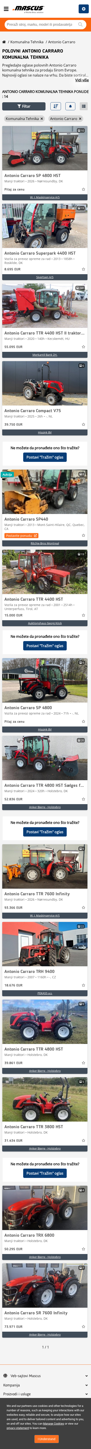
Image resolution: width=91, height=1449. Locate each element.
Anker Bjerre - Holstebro (45, 807)
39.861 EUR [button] (13, 1063)
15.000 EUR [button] (13, 615)
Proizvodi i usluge (17, 1394)
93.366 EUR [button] (13, 908)
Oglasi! (84, 8)
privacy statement (18, 1428)
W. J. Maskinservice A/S (45, 197)
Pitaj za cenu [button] (14, 189)
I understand (46, 1439)
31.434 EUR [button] (13, 1141)
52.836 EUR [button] (13, 799)
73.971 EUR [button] (13, 1327)
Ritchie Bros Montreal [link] (45, 543)
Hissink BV (45, 432)
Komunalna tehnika (27, 41)
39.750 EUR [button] (13, 425)
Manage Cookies (53, 1423)
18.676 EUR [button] (13, 985)
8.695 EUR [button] (12, 269)
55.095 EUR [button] (13, 347)
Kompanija (11, 1385)
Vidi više (82, 80)
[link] (44, 148)
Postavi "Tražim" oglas (45, 457)
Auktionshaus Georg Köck (45, 623)
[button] (24, 106)
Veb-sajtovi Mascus (26, 1376)
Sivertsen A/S (44, 277)
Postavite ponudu (19, 536)
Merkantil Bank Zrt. (44, 355)
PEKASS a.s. (45, 993)
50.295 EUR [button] (13, 1249)
